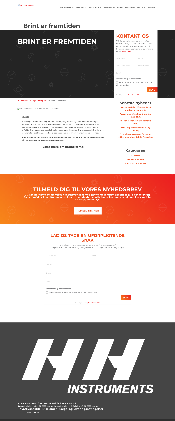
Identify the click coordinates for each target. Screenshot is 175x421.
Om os (140, 8)
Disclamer (49, 409)
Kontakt (152, 8)
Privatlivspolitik (94, 303)
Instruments (24, 101)
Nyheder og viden (126, 8)
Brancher (94, 8)
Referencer (109, 8)
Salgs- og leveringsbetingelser (81, 409)
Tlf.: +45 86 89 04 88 (45, 403)
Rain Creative (33, 412)
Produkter (65, 8)
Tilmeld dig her (87, 210)
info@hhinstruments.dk (65, 403)
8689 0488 (127, 51)
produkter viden (135, 163)
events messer (135, 159)
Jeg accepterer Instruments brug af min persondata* (134, 83)
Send (152, 90)
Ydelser (80, 8)
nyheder (135, 155)
